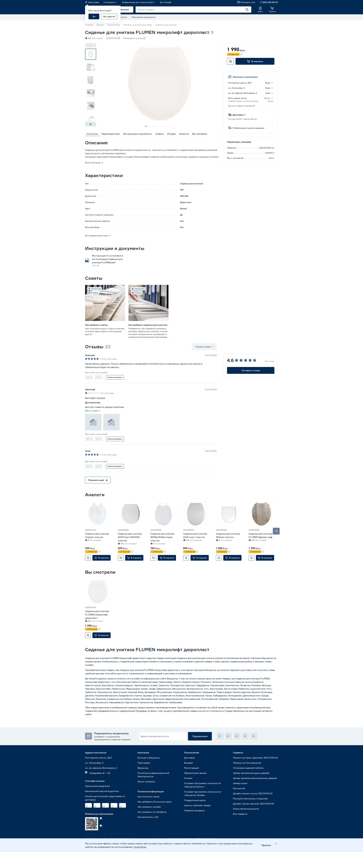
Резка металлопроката (246, 808)
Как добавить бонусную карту (155, 801)
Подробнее (140, 846)
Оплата (188, 778)
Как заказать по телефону (152, 811)
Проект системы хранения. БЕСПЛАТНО (255, 757)
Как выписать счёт (148, 817)
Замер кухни (240, 783)
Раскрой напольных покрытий (250, 798)
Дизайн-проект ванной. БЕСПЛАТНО (253, 803)
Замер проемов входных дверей (251, 773)
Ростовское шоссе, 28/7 (98, 757)
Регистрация (191, 767)
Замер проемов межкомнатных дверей (255, 778)
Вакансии (143, 767)
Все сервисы (240, 813)
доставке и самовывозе (178, 673)
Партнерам (144, 762)
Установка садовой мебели (248, 767)
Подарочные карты (195, 800)
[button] (255, 61)
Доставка (189, 757)
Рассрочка (239, 788)
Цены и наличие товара (197, 805)
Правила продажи (194, 810)
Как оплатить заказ (148, 796)
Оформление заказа (195, 773)
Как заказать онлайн (149, 806)
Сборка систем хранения (247, 762)
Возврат (188, 762)
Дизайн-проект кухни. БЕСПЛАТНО (253, 793)
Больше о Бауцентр (149, 757)
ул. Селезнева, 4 (94, 762)
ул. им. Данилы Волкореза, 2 (101, 767)
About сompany (146, 781)
